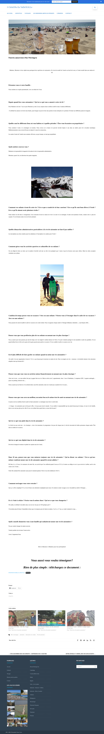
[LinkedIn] (87, 640)
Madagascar (32, 698)
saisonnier (22, 634)
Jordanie (32, 694)
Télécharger (28, 572)
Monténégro (33, 701)
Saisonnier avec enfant (31, 634)
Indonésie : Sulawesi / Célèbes (36, 687)
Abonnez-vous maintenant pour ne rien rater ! (38, 1)
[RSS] (90, 640)
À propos (60, 13)
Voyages (28, 13)
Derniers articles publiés (12, 677)
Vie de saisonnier (41, 634)
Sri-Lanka (32, 708)
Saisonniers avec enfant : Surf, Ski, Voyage (18, 626)
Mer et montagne (14, 634)
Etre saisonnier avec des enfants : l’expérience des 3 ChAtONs (28, 654)
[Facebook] (77, 640)
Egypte (31, 680)
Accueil (10, 13)
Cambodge (32, 670)
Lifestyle (18, 13)
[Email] (93, 640)
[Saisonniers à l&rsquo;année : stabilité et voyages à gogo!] (81, 618)
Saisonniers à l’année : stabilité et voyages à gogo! (78, 626)
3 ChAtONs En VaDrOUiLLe (19, 7)
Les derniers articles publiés (43, 13)
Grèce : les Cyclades (34, 684)
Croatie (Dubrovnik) (34, 673)
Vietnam (32, 715)
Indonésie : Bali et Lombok (36, 691)
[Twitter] (84, 640)
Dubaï (31, 677)
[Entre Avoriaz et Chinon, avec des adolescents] (51, 618)
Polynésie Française (34, 705)
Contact (68, 13)
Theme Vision (19, 732)
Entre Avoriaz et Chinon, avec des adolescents (48, 626)
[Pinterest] (80, 640)
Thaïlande (32, 712)
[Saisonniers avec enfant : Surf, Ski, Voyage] (22, 618)
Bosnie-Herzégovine (34, 666)
